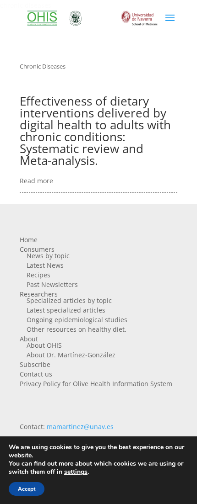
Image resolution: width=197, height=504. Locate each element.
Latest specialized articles (66, 310)
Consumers (37, 249)
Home (29, 239)
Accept (26, 489)
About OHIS (44, 345)
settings (76, 472)
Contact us (36, 374)
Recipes (38, 275)
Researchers (39, 294)
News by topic (48, 255)
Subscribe (35, 364)
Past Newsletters (52, 284)
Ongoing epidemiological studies (77, 319)
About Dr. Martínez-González (71, 354)
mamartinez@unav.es (80, 426)
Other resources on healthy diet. (76, 329)
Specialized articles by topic (69, 300)
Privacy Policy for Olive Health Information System (96, 383)
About (29, 338)
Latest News (45, 265)
